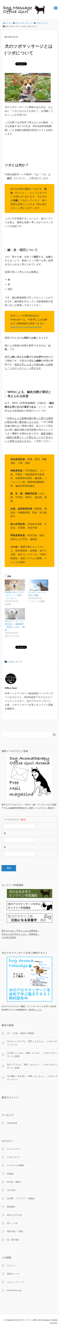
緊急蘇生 (11, 1206)
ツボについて (15, 661)
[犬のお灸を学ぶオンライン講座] (29, 893)
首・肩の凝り (13, 1239)
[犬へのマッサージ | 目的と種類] (38, 585)
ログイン (11, 1265)
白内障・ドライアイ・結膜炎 (20, 1198)
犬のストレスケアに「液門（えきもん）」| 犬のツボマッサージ (32, 1043)
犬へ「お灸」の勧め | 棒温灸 (20, 1033)
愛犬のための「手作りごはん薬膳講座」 (21, 931)
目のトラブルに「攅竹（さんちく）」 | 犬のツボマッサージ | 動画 (32, 1066)
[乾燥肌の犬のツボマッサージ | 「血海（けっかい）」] (15, 585)
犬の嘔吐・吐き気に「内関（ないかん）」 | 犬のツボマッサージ (32, 1078)
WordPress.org (14, 1290)
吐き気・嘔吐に (14, 1182)
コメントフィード (15, 1282)
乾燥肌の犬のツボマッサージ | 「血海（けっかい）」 (14, 595)
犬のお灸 (11, 1190)
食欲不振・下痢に (15, 1231)
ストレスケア (13, 1149)
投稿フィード (13, 1274)
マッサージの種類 (15, 1165)
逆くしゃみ (12, 1223)
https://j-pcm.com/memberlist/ (25, 327)
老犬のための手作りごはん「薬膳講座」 (21, 934)
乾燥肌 (10, 1174)
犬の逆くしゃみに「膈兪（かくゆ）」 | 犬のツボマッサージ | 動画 (32, 1054)
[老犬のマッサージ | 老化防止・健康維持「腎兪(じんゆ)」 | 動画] (15, 614)
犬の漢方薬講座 (9, 937)
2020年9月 (12, 1123)
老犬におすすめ (14, 1215)
